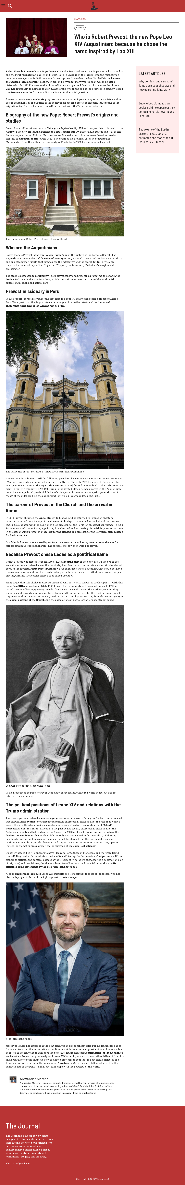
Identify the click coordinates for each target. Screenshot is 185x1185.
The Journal (102, 1179)
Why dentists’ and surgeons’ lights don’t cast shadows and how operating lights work (157, 85)
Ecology (80, 27)
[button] (10, 6)
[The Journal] (94, 6)
